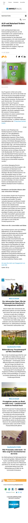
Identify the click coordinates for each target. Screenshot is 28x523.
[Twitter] (19, 57)
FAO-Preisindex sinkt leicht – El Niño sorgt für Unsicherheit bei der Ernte (14, 452)
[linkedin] (25, 57)
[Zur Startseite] (14, 9)
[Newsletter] (14, 480)
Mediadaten (16, 2)
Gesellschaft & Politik (14, 347)
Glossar (10, 2)
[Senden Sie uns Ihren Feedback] (3, 57)
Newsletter (22, 2)
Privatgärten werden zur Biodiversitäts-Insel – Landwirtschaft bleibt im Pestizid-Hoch (14, 403)
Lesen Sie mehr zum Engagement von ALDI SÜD (13, 264)
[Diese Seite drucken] (5, 57)
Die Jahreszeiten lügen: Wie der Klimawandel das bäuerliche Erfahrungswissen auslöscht (14, 303)
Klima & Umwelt (14, 298)
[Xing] (22, 57)
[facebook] (17, 57)
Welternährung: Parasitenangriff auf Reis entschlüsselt (14, 351)
